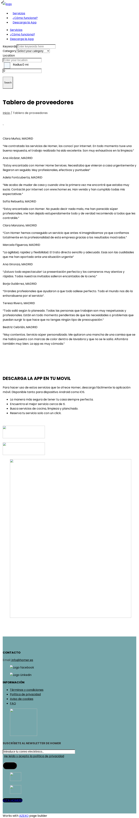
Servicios (19, 13)
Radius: (20, 65)
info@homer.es (22, 660)
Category (9, 51)
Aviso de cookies (21, 699)
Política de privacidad (25, 694)
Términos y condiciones (26, 690)
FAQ (13, 703)
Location (9, 55)
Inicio (6, 113)
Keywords (10, 46)
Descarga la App (25, 22)
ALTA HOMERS (12, 800)
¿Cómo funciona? (25, 18)
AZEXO (24, 816)
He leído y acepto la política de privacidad (34, 756)
